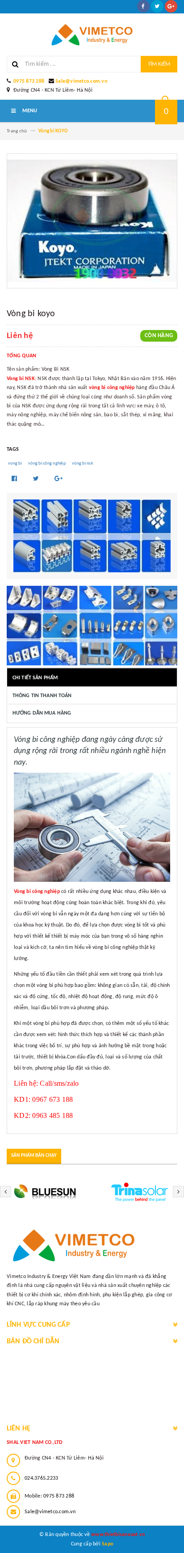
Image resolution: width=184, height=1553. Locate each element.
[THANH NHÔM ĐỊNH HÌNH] (92, 535)
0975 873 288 (28, 81)
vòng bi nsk (82, 463)
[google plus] (171, 6)
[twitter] (157, 6)
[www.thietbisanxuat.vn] (92, 1245)
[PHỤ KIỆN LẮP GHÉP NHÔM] (92, 625)
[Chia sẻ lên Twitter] (37, 479)
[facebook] (143, 6)
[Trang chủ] (92, 34)
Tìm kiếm (159, 64)
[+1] (58, 479)
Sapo (107, 1544)
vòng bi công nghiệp (47, 463)
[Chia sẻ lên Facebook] (15, 479)
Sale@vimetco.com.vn (81, 81)
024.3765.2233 (41, 1478)
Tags (13, 449)
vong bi (15, 463)
